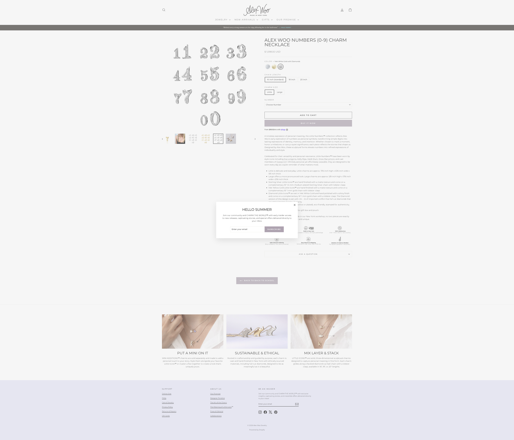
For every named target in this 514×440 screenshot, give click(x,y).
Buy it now (308, 123)
